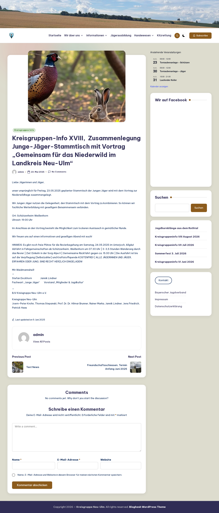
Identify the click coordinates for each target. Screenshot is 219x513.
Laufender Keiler (168, 79)
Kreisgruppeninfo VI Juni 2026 (174, 261)
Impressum (161, 299)
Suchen (161, 197)
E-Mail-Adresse (68, 459)
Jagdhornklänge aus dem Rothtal (176, 228)
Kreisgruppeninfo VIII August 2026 (177, 236)
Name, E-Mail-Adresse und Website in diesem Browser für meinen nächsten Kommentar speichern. (69, 474)
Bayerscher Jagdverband (170, 292)
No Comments (59, 172)
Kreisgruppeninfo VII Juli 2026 (174, 245)
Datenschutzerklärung (168, 306)
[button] (200, 35)
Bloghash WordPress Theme (147, 507)
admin (38, 334)
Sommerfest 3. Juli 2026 (170, 253)
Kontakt (163, 280)
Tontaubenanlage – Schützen (175, 62)
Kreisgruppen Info (24, 130)
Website (105, 459)
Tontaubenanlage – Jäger (173, 71)
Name (16, 459)
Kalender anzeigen (159, 86)
